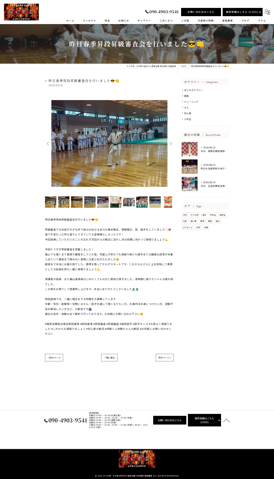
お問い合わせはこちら (201, 11)
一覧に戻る (109, 357)
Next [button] (170, 143)
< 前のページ (54, 357)
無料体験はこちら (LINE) (242, 11)
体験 (206, 227)
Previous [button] (48, 143)
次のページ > (164, 357)
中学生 (213, 214)
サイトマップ (164, 442)
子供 (185, 214)
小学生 (187, 119)
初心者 (187, 113)
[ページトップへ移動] (226, 420)
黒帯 (202, 221)
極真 (186, 96)
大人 (186, 107)
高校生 (222, 214)
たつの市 (195, 214)
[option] (109, 143)
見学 (198, 227)
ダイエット (188, 227)
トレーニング (191, 101)
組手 (218, 221)
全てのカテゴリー (193, 90)
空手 (204, 214)
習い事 (194, 221)
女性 (185, 221)
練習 (210, 221)
